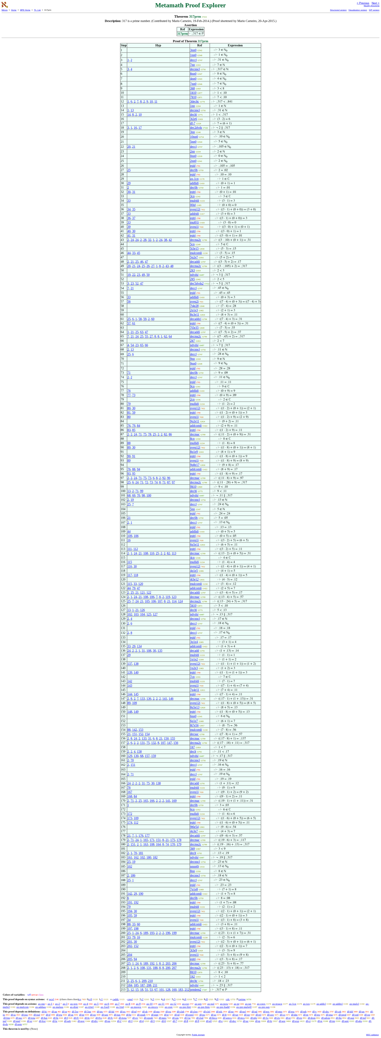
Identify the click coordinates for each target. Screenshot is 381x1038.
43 (167, 266)
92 (163, 478)
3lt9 (192, 848)
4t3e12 (194, 579)
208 (148, 985)
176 (141, 835)
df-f (66, 1017)
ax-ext (185, 1003)
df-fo (87, 1017)
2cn (192, 399)
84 (138, 425)
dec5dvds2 (197, 283)
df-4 (141, 1021)
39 (129, 226)
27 (152, 266)
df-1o (265, 1017)
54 (132, 345)
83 (129, 430)
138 (136, 663)
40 (129, 231)
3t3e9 (193, 950)
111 (129, 549)
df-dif (350, 1011)
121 (142, 592)
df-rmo (278, 1011)
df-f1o (98, 1017)
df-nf (134, 1011)
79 (129, 403)
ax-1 (50, 1003)
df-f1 (76, 1017)
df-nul (37, 1014)
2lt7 (192, 340)
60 (152, 319)
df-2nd (199, 1017)
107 (160, 601)
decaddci (195, 319)
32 (149, 239)
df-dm (294, 1014)
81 (129, 412)
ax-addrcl (338, 1003)
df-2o (277, 1017)
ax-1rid (120, 1006)
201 (129, 941)
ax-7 (117, 1003)
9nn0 (193, 363)
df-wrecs (227, 1017)
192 (136, 902)
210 (150, 980)
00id (193, 205)
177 (147, 835)
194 (129, 911)
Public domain (198, 1035)
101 (161, 989)
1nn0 (193, 55)
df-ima (329, 1014)
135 (160, 650)
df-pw (59, 1014)
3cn (192, 196)
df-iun (117, 1014)
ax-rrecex (153, 1006)
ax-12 (173, 1003)
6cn (192, 809)
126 (142, 610)
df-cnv (270, 1014)
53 (151, 989)
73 (133, 395)
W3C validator (372, 1035)
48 (171, 266)
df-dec (232, 1021)
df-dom (312, 1017)
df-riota (123, 1017)
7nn (192, 64)
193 (152, 933)
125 (148, 614)
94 (138, 469)
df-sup (350, 1017)
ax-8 (127, 1003)
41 (129, 235)
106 (136, 535)
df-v (314, 1011)
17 (140, 127)
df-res (317, 1014)
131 (142, 742)
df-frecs (213, 1017)
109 (129, 535)
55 (146, 336)
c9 (217, 999)
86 (170, 434)
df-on (367, 1014)
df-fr (224, 1014)
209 (144, 980)
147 (169, 742)
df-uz (245, 1021)
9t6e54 (194, 826)
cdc (228, 999)
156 (175, 742)
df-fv (110, 1017)
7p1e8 (194, 889)
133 (142, 698)
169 (174, 800)
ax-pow (224, 1003)
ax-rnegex (136, 1006)
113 (174, 553)
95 (133, 473)
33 (129, 200)
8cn (192, 438)
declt (193, 751)
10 (151, 101)
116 (129, 566)
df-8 (186, 1021)
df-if (48, 1014)
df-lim (6, 1017)
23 (138, 274)
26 (148, 266)
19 (129, 274)
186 (133, 875)
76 (129, 390)
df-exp (295, 1021)
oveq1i (194, 226)
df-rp (257, 1021)
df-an (54, 1011)
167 (129, 792)
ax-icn (306, 1003)
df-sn (70, 1014)
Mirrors (5, 10)
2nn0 (193, 161)
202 (129, 946)
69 (133, 495)
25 (129, 170)
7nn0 (193, 83)
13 (132, 110)
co (80, 999)
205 (129, 959)
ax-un (248, 1003)
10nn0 (194, 136)
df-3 (130, 1021)
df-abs (358, 1021)
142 (129, 681)
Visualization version (357, 10)
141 (164, 698)
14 (129, 114)
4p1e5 (194, 570)
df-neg (81, 1021)
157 (147, 755)
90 (129, 456)
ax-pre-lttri (185, 1006)
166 (152, 800)
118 (136, 575)
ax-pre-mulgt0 (244, 1006)
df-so (213, 1014)
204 (129, 954)
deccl (193, 60)
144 (129, 694)
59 (144, 319)
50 (148, 274)
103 (136, 614)
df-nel (243, 1011)
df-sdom (325, 1017)
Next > (375, 3)
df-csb (338, 1011)
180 (148, 857)
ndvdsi (194, 274)
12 (132, 989)
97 (173, 482)
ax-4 (85, 1003)
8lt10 (193, 972)
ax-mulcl (354, 1003)
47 (146, 261)
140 (136, 672)
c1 (101, 999)
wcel (51, 999)
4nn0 (193, 78)
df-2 (119, 1021)
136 (148, 698)
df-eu (168, 1011)
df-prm (18, 1024)
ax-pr (236, 1003)
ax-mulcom (22, 1006)
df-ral (254, 1011)
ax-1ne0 (105, 1006)
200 (167, 967)
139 (129, 672)
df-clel (206, 1011)
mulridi (194, 200)
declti (193, 114)
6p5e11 (194, 544)
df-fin (339, 1017)
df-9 (197, 1021)
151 (134, 734)
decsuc (194, 734)
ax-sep (198, 1003)
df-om (175, 1017)
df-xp (247, 1014)
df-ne (231, 1011)
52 (137, 283)
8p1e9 (194, 451)
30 (129, 191)
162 (136, 857)
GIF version (374, 10)
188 (155, 967)
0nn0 (193, 156)
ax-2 (57, 1003)
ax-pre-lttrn (204, 1006)
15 (137, 989)
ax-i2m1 (89, 1006)
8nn (192, 871)
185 (136, 985)
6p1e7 (194, 721)
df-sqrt (345, 1021)
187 (142, 985)
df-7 (192, 123)
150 (166, 738)
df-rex (266, 1011)
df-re (320, 1021)
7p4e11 (194, 689)
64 (170, 336)
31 (133, 191)
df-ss (13, 1014)
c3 (153, 999)
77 (129, 395)
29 (129, 183)
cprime (242, 999)
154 (147, 734)
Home (13, 10)
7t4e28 (194, 305)
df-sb (145, 1011)
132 (153, 742)
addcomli (196, 425)
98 (143, 495)
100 (148, 495)
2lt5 (192, 279)
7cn (192, 676)
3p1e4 (194, 641)
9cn (192, 386)
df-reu (291, 1011)
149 (136, 711)
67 (156, 989)
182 (155, 857)
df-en (299, 1017)
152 (141, 734)
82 (165, 434)
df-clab (180, 1011)
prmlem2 (195, 989)
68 (129, 495)
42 (170, 239)
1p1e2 (194, 659)
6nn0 (193, 716)
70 (138, 495)
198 (136, 928)
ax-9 (138, 1003)
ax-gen (74, 1003)
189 (145, 933)
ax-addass (40, 1006)
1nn (192, 105)
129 (129, 755)
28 (144, 239)
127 (155, 614)
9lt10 (193, 486)
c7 (195, 999)
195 (129, 915)
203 (167, 963)
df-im (332, 1021)
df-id (177, 1014)
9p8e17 (194, 464)
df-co (282, 1014)
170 (172, 844)
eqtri (193, 191)
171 (152, 840)
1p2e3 (194, 668)
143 (129, 685)
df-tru (100, 1011)
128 (167, 989)
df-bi (44, 1011)
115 (129, 562)
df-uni (105, 1014)
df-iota (31, 1017)
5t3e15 (194, 248)
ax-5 (96, 1003)
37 (133, 218)
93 (129, 473)
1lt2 (192, 976)
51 (146, 989)
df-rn (305, 1014)
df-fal (111, 1011)
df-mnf (16, 1021)
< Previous (363, 3)
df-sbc (325, 1011)
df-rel (258, 1014)
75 (144, 434)
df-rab (303, 1011)
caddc (116, 999)
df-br (128, 1014)
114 (174, 601)
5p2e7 (194, 257)
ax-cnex (261, 1003)
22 (133, 274)
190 (141, 893)
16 (135, 127)
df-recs (241, 1017)
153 (141, 729)
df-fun (44, 1017)
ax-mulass (58, 1006)
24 (132, 239)
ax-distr (74, 1006)
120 (140, 583)
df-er (288, 1017)
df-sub (67, 1021)
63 (141, 332)
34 (129, 209)
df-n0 (209, 1021)
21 (133, 146)
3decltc (194, 101)
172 (129, 813)
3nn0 (193, 50)
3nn (192, 132)
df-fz (269, 1021)
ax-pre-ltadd (223, 1006)
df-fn (55, 1017)
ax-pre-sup (264, 1006)
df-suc (19, 1017)
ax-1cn (194, 178)
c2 (142, 999)
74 (156, 482)
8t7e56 (194, 725)
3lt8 (192, 88)
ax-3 (65, 1003)
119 (167, 596)
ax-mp (41, 1003)
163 (145, 844)
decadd (194, 650)
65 (141, 345)
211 (155, 985)
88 (129, 443)
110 (152, 553)
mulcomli (196, 253)
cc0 (90, 999)
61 (133, 323)
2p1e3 (194, 310)
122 (148, 592)
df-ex (123, 1011)
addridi (194, 213)
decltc (193, 980)
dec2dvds (196, 127)
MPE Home (25, 10)
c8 (206, 999)
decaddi (195, 261)
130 (136, 755)
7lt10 (193, 97)
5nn (192, 509)
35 (133, 209)
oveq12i (195, 209)
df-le (54, 1021)
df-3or (75, 1011)
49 (143, 274)
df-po (202, 1014)
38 (165, 239)
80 (129, 408)
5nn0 (193, 141)
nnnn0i (194, 866)
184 (129, 985)
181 (141, 853)
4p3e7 (194, 831)
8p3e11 (194, 314)
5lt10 (193, 605)
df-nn (107, 1021)
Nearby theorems (371, 6)
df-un (362, 1011)
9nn (192, 358)
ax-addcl (321, 1003)
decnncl (195, 69)
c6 (185, 999)
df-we (235, 1014)
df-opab (141, 1014)
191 (129, 902)
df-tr (166, 1014)
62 (165, 336)
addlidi (194, 183)
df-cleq (194, 1011)
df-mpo (162, 1017)
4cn (192, 557)
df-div (94, 1021)
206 (174, 963)
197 (129, 928)
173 (129, 818)
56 (129, 301)
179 (179, 844)
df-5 (152, 1021)
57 (129, 323)
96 (168, 478)
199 (174, 933)
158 (139, 751)
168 (129, 796)
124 (180, 601)
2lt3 (192, 270)
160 (174, 989)
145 (136, 694)
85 (133, 430)
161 (129, 857)
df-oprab (148, 1017)
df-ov (135, 1017)
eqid (192, 165)
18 (141, 989)
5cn (192, 244)
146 (171, 698)
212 (187, 989)
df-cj (308, 1021)
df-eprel (189, 1014)
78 (149, 434)
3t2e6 (193, 119)
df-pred (342, 1014)
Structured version (338, 10)
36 (129, 218)
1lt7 (192, 747)
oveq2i (194, 301)
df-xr (29, 1021)
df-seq (282, 1021)
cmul (130, 999)
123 (174, 596)
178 (179, 840)
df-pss (24, 1014)
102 (129, 614)
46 (141, 261)
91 (133, 456)
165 (145, 800)
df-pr (81, 1014)
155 (172, 738)
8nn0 (193, 73)
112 (135, 549)
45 (138, 253)
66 (146, 345)
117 (129, 575)
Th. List (37, 10)
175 (172, 840)
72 (146, 482)
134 (139, 646)
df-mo (156, 1011)
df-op (93, 1014)
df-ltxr (42, 1021)
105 (147, 601)
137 (129, 663)
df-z (220, 1021)
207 (174, 967)
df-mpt (154, 1014)
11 (155, 101)
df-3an (87, 1011)
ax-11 (161, 1003)
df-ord (355, 1014)
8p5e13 (194, 707)
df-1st (187, 1017)
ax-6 (106, 1003)
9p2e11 (194, 421)
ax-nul (210, 1003)
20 (129, 146)
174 (129, 822)
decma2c (195, 239)
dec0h (194, 170)
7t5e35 (194, 327)
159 (153, 755)
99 (141, 491)
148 (129, 711)
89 (129, 447)
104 (142, 614)
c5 (174, 999)
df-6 (164, 1021)
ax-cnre (169, 1006)
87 (168, 482)
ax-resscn (277, 1003)
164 (158, 844)
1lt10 (193, 92)
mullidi (194, 403)
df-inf (363, 1017)
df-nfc (219, 1011)
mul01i (194, 222)
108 (145, 553)
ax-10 (149, 1003)
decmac (195, 434)
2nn (192, 151)
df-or (64, 1011)
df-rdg (253, 1017)
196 (167, 933)
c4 (163, 999)
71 (129, 372)
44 (129, 253)
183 (180, 989)
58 (140, 319)
